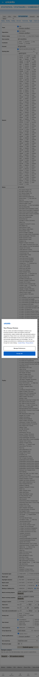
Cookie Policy (21, 342)
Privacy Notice (29, 342)
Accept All (19, 353)
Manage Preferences (19, 348)
